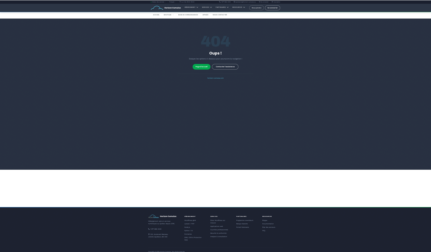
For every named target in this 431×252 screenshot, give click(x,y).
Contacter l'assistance (225, 67)
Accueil (156, 15)
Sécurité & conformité (218, 233)
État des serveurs (268, 227)
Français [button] (172, 2)
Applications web (216, 226)
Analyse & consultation (218, 236)
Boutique (167, 15)
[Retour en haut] (425, 247)
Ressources (237, 7)
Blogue (264, 220)
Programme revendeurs (244, 220)
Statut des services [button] (159, 2)
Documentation (268, 224)
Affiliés (205, 15)
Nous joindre (256, 8)
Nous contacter (220, 15)
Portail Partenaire (242, 227)
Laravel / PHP (189, 224)
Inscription (276, 2)
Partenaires (221, 7)
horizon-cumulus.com (215, 78)
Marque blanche (242, 224)
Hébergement (190, 7)
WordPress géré (190, 220)
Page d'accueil (202, 67)
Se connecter (264, 2)
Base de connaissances (188, 15)
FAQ (263, 230)
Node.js (187, 227)
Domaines (188, 234)
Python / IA (188, 230)
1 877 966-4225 (226, 2)
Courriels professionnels (219, 230)
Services (205, 7)
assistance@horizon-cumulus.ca (245, 2)
